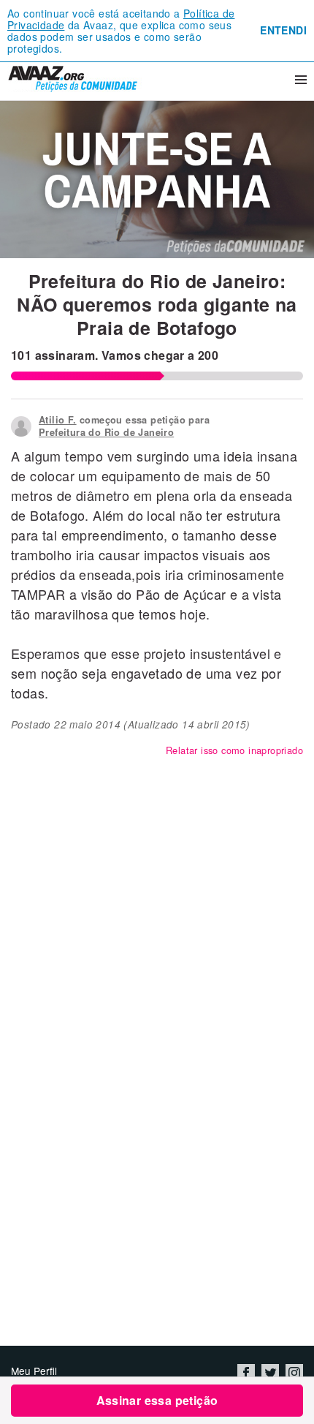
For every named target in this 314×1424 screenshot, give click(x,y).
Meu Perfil (34, 1370)
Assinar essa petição (157, 1400)
